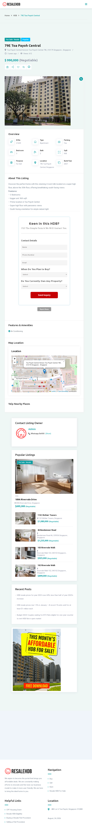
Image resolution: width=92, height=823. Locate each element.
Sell (51, 783)
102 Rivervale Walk (46, 565)
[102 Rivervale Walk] (25, 571)
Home (7, 15)
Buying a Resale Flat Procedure (18, 818)
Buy (51, 779)
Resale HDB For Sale (58, 791)
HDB (15, 15)
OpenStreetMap (63, 391)
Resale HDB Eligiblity (14, 814)
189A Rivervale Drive (26, 499)
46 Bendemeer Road (47, 530)
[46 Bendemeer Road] (25, 535)
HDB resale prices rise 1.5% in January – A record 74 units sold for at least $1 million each (44, 607)
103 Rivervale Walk (46, 548)
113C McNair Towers (47, 515)
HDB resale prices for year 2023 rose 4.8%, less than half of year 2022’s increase (45, 597)
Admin (32, 429)
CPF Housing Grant (13, 810)
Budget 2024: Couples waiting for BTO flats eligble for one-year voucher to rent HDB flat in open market (45, 617)
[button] (44, 371)
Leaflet (53, 391)
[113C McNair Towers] (25, 518)
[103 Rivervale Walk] (25, 553)
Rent (51, 787)
